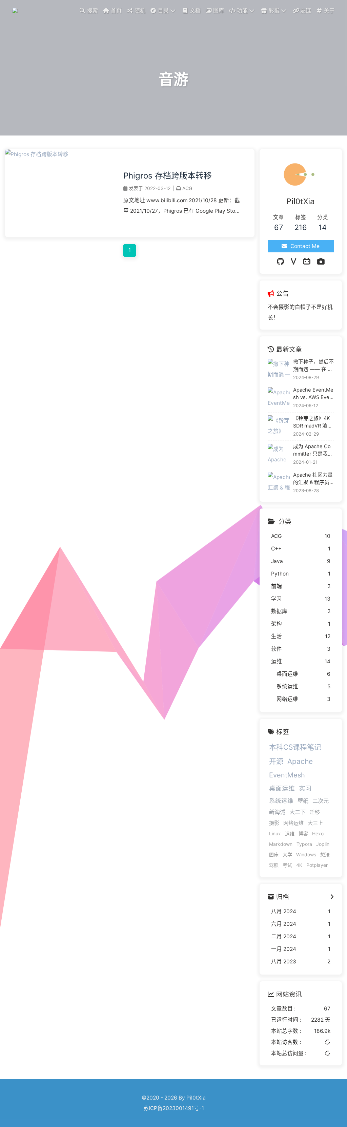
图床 (274, 854)
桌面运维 (282, 788)
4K (299, 865)
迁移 (315, 812)
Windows (306, 854)
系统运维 (281, 800)
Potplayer (317, 865)
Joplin (322, 844)
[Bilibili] (306, 261)
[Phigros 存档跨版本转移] (36, 154)
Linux (275, 833)
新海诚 (277, 812)
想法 (325, 854)
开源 (276, 761)
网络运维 (293, 823)
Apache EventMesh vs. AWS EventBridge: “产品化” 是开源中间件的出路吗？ (313, 394)
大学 (287, 854)
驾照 (274, 865)
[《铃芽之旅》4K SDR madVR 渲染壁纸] (279, 426)
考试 (287, 865)
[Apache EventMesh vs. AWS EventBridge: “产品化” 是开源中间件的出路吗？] (279, 398)
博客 (303, 833)
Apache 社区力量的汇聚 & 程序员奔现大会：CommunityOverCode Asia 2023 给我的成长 (313, 479)
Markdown (280, 844)
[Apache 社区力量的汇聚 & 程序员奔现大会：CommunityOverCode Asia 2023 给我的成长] (279, 483)
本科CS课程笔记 (295, 747)
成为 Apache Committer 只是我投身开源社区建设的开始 (313, 450)
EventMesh (287, 775)
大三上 (315, 823)
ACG (187, 188)
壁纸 (303, 800)
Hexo (318, 833)
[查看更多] (332, 897)
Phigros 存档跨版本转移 (167, 176)
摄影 (274, 823)
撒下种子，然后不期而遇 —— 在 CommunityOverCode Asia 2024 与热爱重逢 (313, 366)
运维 (289, 833)
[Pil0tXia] (16, 10)
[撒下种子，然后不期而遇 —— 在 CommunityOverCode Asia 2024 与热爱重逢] (279, 370)
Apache (300, 761)
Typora (304, 844)
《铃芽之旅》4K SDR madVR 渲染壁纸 (312, 422)
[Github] (280, 261)
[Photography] (321, 261)
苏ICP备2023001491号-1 (173, 1108)
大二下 (297, 812)
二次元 (320, 800)
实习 (305, 788)
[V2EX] (293, 261)
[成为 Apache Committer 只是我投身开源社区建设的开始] (279, 455)
